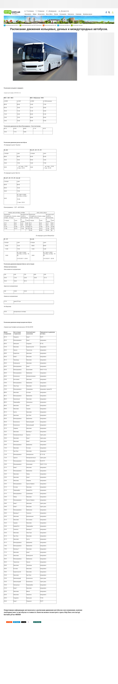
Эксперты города (87, 14)
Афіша (34, 14)
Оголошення (63, 14)
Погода (56, 14)
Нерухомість (28, 14)
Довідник (52, 11)
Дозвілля (65, 11)
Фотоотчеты (41, 14)
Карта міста (71, 14)
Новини (41, 11)
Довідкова (78, 14)
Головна (30, 11)
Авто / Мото (49, 14)
